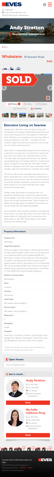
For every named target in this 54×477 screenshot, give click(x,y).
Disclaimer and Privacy (10, 468)
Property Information (15, 231)
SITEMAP (23, 468)
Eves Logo (12, 4)
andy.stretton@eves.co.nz (15, 12)
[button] (4, 88)
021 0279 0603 (34, 420)
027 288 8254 (7, 10)
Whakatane (12, 56)
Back (6, 47)
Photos (15, 104)
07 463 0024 (33, 385)
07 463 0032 (33, 417)
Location (37, 109)
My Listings (32, 391)
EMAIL (28, 403)
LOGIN (30, 468)
